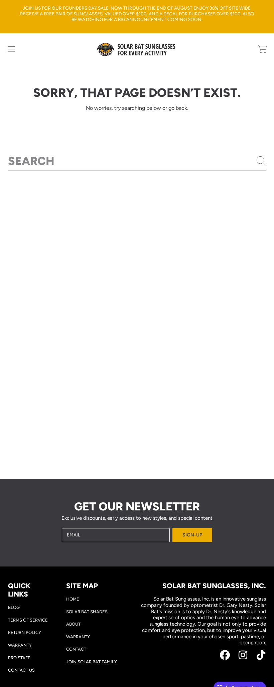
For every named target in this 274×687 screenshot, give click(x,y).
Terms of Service (28, 620)
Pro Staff (19, 657)
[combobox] (137, 161)
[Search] (261, 161)
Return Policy (24, 632)
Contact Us (21, 670)
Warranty (20, 645)
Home (72, 599)
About (73, 624)
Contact (76, 649)
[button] (11, 49)
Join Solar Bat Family (91, 661)
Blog (14, 607)
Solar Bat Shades (87, 611)
